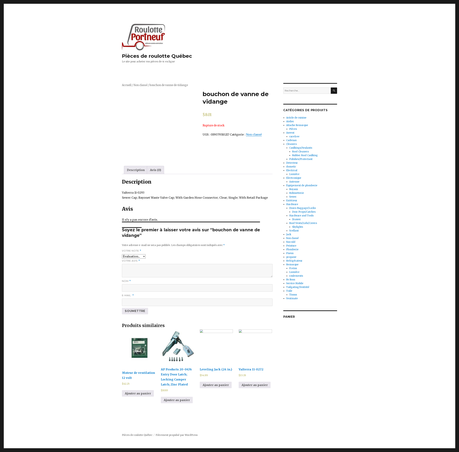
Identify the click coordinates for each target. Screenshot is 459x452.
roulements (296, 275)
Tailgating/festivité (297, 287)
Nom (126, 281)
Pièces (293, 129)
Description (136, 170)
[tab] (136, 170)
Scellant (294, 230)
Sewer (293, 196)
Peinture (291, 245)
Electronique (293, 177)
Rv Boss (290, 279)
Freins (293, 268)
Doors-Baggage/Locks (302, 208)
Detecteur (292, 162)
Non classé (140, 85)
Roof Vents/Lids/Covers (303, 223)
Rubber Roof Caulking (305, 155)
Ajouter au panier (138, 393)
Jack (288, 234)
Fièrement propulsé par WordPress (177, 435)
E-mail (128, 295)
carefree (294, 136)
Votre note (131, 250)
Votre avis (131, 260)
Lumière (294, 174)
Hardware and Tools (301, 215)
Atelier (290, 121)
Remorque (292, 264)
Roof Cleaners (300, 151)
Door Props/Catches (304, 211)
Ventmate (292, 298)
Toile (289, 290)
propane (291, 257)
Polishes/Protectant (301, 159)
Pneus (290, 253)
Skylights (297, 226)
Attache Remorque (297, 125)
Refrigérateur (294, 260)
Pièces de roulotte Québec (157, 56)
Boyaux (293, 189)
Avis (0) (155, 170)
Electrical (291, 170)
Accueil (126, 85)
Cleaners (291, 144)
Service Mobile (294, 283)
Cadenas (291, 140)
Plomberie (292, 249)
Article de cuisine (296, 117)
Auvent (290, 132)
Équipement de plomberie (301, 185)
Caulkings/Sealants (300, 147)
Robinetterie (296, 193)
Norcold (290, 241)
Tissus (293, 294)
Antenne (294, 181)
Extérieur (291, 200)
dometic (291, 166)
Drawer (296, 219)
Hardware (292, 204)
